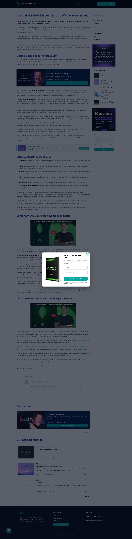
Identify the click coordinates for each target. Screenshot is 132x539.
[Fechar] (87, 254)
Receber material (75, 278)
